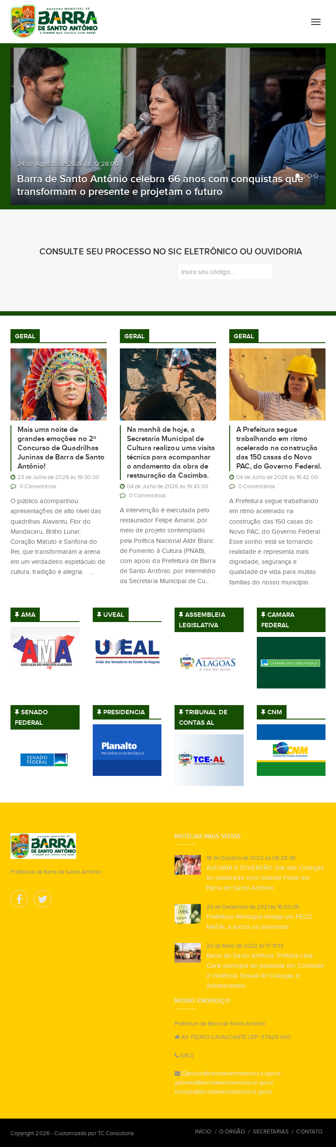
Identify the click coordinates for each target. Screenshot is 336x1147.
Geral (25, 336)
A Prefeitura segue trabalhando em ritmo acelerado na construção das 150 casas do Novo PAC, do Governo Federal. (279, 448)
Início (203, 1131)
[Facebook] (19, 901)
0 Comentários (38, 486)
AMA (28, 615)
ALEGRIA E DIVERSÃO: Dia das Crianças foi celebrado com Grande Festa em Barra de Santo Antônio (265, 877)
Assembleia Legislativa (202, 620)
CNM (274, 712)
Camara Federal (277, 620)
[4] (316, 176)
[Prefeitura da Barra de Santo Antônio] (54, 21)
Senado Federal (31, 717)
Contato (309, 1131)
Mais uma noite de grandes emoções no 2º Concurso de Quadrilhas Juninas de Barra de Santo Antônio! (61, 448)
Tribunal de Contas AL (203, 717)
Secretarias (271, 1131)
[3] (310, 176)
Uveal (113, 615)
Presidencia (124, 712)
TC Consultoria (116, 1133)
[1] (297, 176)
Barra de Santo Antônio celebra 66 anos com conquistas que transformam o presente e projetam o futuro (160, 185)
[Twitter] (42, 901)
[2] (303, 176)
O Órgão (232, 1131)
